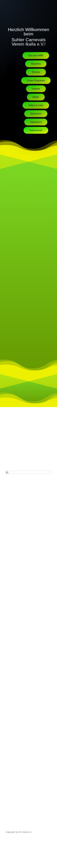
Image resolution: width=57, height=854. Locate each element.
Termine (36, 72)
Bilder (36, 97)
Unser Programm (36, 80)
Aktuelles (36, 64)
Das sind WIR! (35, 55)
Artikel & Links (35, 105)
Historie (36, 89)
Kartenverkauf (36, 138)
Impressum (36, 122)
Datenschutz (35, 130)
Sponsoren (36, 113)
